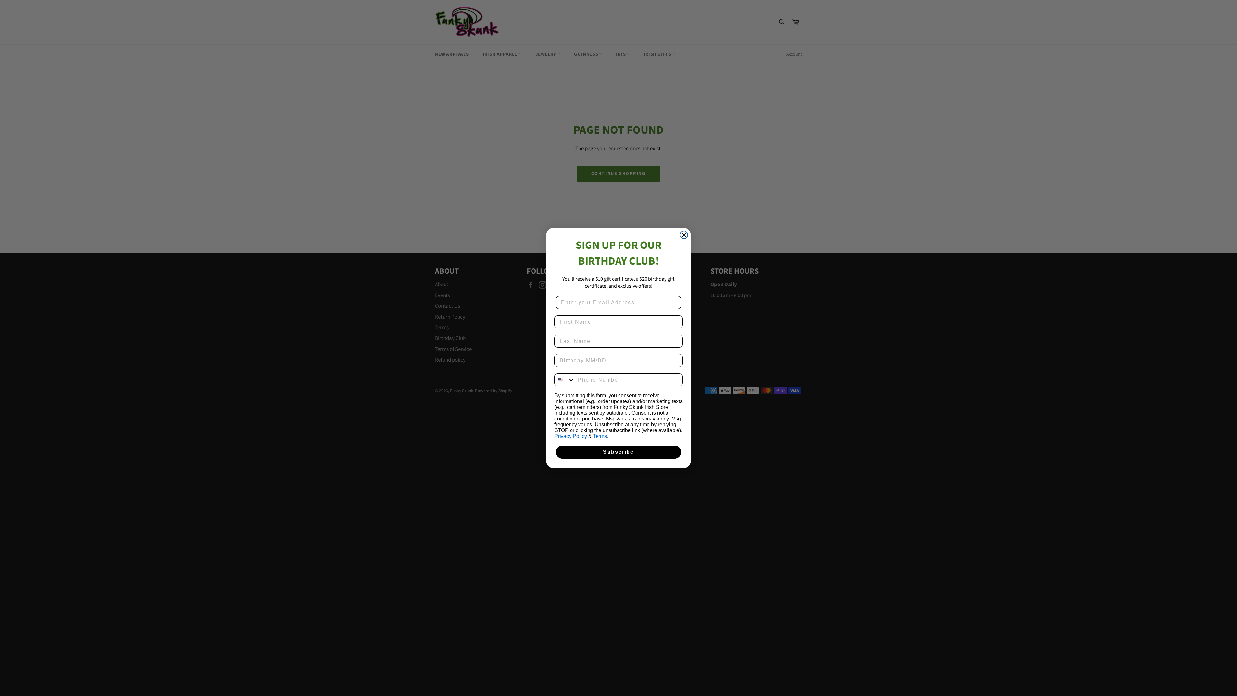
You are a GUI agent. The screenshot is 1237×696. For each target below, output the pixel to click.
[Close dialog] (684, 235)
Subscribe (618, 452)
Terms (600, 436)
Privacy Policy (570, 436)
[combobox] (565, 380)
